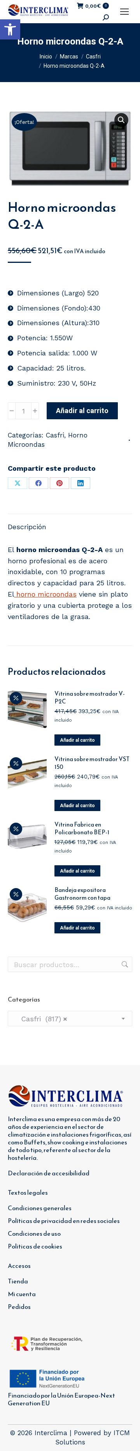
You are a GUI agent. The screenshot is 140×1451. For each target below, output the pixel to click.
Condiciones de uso (34, 1233)
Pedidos (19, 1306)
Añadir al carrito (82, 410)
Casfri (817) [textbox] (40, 1019)
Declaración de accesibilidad (48, 1173)
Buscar (124, 964)
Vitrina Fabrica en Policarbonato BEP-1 (81, 828)
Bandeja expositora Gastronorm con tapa (82, 894)
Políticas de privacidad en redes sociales (64, 1221)
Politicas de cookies (35, 1246)
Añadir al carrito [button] (77, 740)
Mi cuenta (22, 1294)
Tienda (18, 1281)
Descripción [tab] (27, 527)
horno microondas (45, 594)
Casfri (55, 435)
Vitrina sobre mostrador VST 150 (92, 763)
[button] (10, 29)
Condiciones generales (40, 1208)
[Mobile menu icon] (124, 11)
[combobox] (70, 1018)
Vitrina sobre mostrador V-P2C (89, 697)
